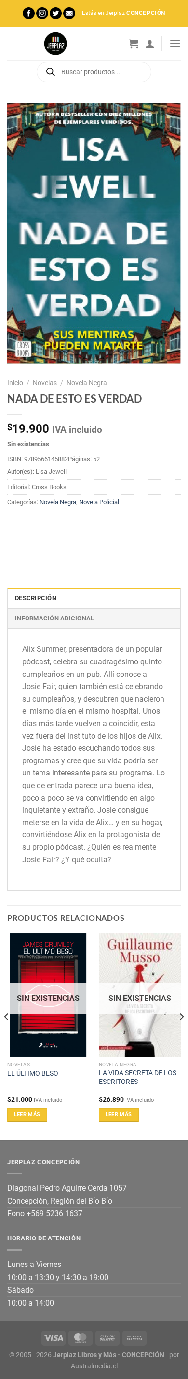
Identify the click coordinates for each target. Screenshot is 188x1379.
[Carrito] (133, 43)
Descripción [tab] (35, 598)
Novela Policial (99, 502)
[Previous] (7, 1036)
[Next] (181, 1036)
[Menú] (175, 43)
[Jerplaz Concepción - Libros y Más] (55, 43)
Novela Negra (87, 383)
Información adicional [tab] (54, 618)
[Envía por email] (68, 524)
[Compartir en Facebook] (33, 524)
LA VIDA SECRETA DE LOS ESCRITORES (137, 1077)
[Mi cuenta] (150, 43)
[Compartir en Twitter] (51, 524)
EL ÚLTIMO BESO (32, 1073)
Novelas (45, 383)
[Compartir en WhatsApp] (16, 524)
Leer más (27, 1115)
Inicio (15, 383)
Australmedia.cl (94, 1366)
